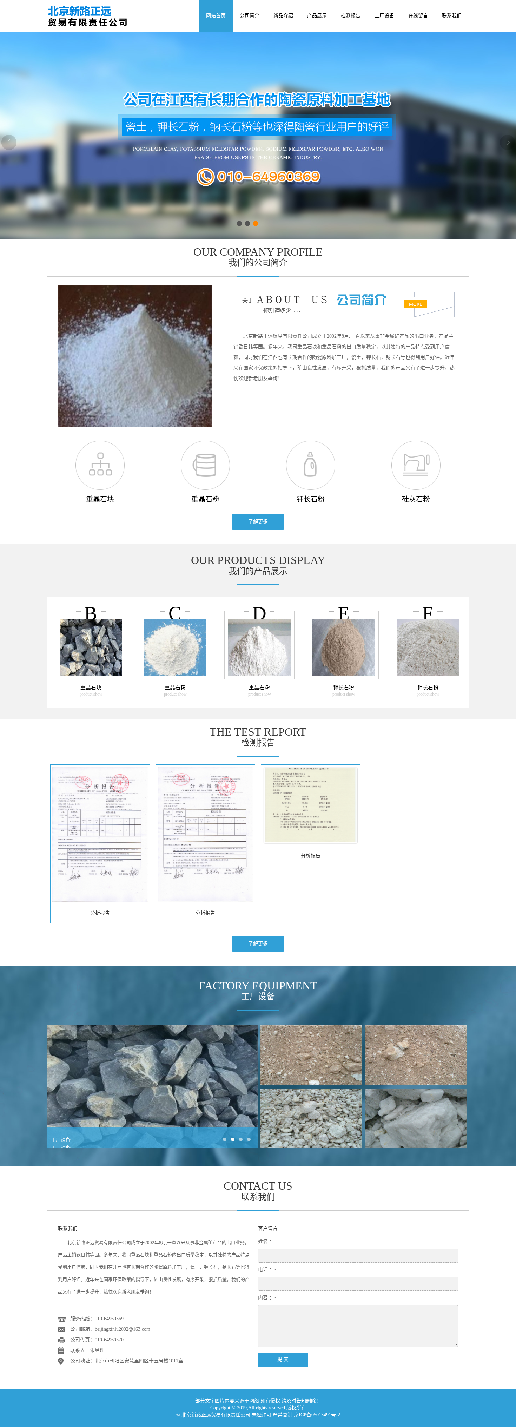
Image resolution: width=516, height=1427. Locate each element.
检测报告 (350, 15)
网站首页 (216, 15)
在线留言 (418, 15)
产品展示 (317, 15)
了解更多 (258, 521)
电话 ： (266, 1269)
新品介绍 (283, 15)
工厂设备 (384, 15)
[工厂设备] (311, 1055)
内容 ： (266, 1297)
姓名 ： (266, 1241)
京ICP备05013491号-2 (317, 1415)
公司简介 (249, 15)
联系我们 (452, 15)
